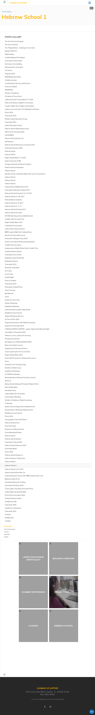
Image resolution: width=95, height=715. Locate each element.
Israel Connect (63, 592)
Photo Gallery (7, 12)
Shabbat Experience (33, 592)
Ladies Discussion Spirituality (33, 558)
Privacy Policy (59, 699)
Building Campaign (63, 558)
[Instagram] (50, 706)
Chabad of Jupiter (18, 3)
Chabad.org (42, 699)
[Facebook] (45, 706)
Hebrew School (63, 625)
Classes (33, 625)
